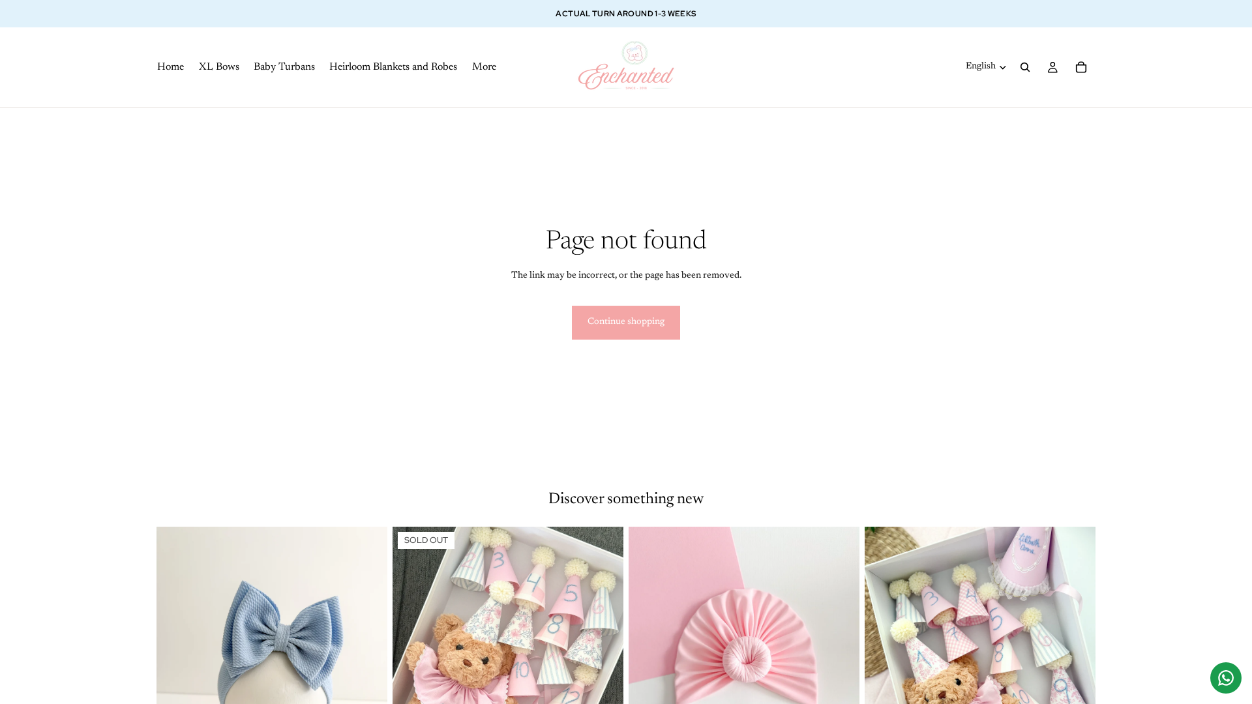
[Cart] (1081, 67)
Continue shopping (626, 322)
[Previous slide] (176, 670)
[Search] (1025, 67)
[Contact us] (1226, 678)
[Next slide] (367, 670)
